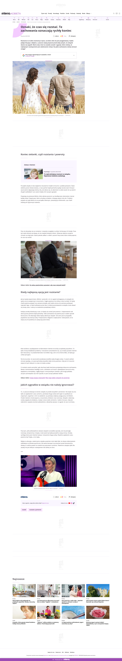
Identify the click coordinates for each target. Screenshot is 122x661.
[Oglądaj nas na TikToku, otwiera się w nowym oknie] (74, 503)
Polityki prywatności (55, 655)
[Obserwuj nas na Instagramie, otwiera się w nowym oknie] (71, 503)
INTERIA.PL (76, 655)
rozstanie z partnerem (35, 509)
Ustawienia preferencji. (63, 655)
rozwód (24, 509)
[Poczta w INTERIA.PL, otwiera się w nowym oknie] (116, 13)
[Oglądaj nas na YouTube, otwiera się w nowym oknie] (69, 503)
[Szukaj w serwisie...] (113, 13)
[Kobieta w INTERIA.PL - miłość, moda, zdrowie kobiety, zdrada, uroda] (16, 13)
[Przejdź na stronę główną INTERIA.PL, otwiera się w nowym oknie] (6, 13)
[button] (56, 13)
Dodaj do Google (37, 56)
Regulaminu (45, 655)
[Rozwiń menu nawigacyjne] (119, 13)
